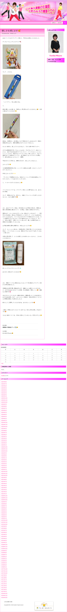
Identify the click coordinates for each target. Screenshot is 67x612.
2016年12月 (4, 593)
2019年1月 (4, 542)
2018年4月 (4, 560)
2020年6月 (4, 508)
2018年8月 (4, 552)
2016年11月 (4, 595)
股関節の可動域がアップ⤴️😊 (10, 326)
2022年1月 (4, 469)
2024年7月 (4, 408)
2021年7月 (4, 481)
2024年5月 (4, 412)
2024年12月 (4, 398)
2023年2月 (4, 443)
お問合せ (54, 22)
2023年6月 (4, 434)
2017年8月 (4, 577)
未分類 (2, 375)
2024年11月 (4, 400)
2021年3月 (4, 489)
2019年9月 (4, 526)
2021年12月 (4, 471)
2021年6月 (4, 483)
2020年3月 (4, 514)
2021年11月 (4, 473)
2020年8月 (4, 504)
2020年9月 (4, 501)
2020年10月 (4, 499)
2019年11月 (4, 522)
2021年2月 (4, 491)
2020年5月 (4, 510)
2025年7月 (4, 384)
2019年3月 (4, 538)
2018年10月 (4, 548)
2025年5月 (4, 388)
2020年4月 (4, 512)
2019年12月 (4, 520)
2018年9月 (4, 550)
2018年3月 (4, 563)
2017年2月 (4, 589)
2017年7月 (4, 579)
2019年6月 (4, 532)
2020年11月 (4, 497)
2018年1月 (4, 567)
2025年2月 (4, 394)
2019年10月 (4, 524)
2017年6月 (4, 581)
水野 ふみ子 (14, 33)
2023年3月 (4, 440)
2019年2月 (4, 540)
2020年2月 (4, 516)
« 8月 (2, 363)
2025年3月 (4, 392)
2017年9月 (4, 575)
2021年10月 (4, 475)
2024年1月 (4, 420)
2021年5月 (4, 485)
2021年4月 (4, 487)
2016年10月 (4, 597)
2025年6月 (4, 386)
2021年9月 (4, 477)
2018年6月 (4, 556)
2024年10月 (4, 402)
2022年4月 (4, 463)
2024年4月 (4, 414)
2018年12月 (4, 544)
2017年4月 (4, 585)
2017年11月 (4, 571)
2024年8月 (4, 406)
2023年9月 (4, 428)
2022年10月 (4, 451)
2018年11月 (4, 546)
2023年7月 (4, 432)
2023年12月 (4, 422)
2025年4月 (4, 390)
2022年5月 (4, 461)
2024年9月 (4, 404)
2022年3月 (4, 465)
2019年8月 (4, 528)
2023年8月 (4, 430)
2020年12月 (4, 495)
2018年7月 (4, 554)
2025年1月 (4, 396)
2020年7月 (4, 506)
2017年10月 (4, 573)
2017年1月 (4, 591)
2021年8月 (4, 479)
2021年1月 (4, 493)
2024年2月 (4, 418)
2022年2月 (4, 467)
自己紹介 (60, 22)
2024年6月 (4, 410)
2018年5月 (4, 558)
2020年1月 (4, 518)
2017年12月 (4, 569)
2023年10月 (4, 426)
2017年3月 (4, 587)
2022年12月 (4, 447)
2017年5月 (4, 583)
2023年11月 (4, 424)
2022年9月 (4, 453)
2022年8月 (4, 455)
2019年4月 (4, 536)
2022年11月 (4, 449)
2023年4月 (4, 438)
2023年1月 (4, 445)
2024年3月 (4, 416)
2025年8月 (4, 381)
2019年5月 (4, 534)
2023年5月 (4, 436)
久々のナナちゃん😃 (8, 332)
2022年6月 (4, 459)
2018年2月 (4, 565)
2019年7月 (4, 530)
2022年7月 (4, 457)
